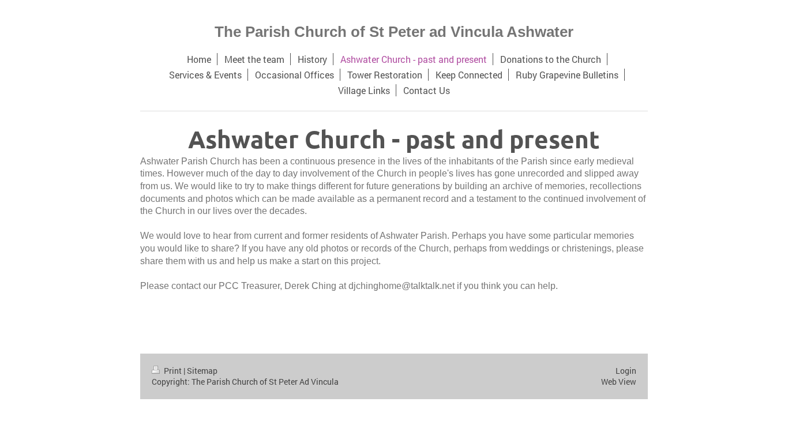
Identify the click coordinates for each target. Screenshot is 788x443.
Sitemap (202, 370)
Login (626, 370)
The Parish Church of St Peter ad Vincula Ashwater (394, 31)
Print (172, 370)
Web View (618, 381)
